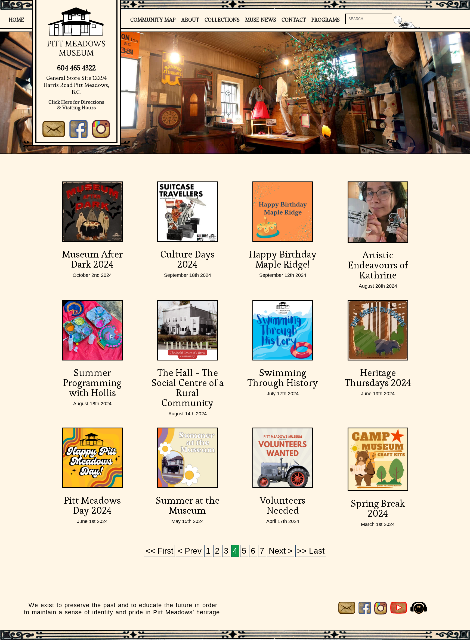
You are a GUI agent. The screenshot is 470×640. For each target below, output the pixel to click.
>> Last (310, 550)
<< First (159, 550)
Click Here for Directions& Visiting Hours (76, 105)
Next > (281, 550)
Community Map (153, 19)
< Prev (190, 550)
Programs (325, 19)
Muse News (260, 19)
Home (16, 19)
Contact (294, 19)
